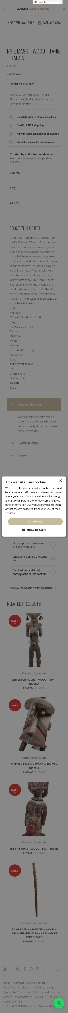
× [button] (60, 480)
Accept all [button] (35, 521)
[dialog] (34, 506)
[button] (58, 1003)
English (41, 2)
